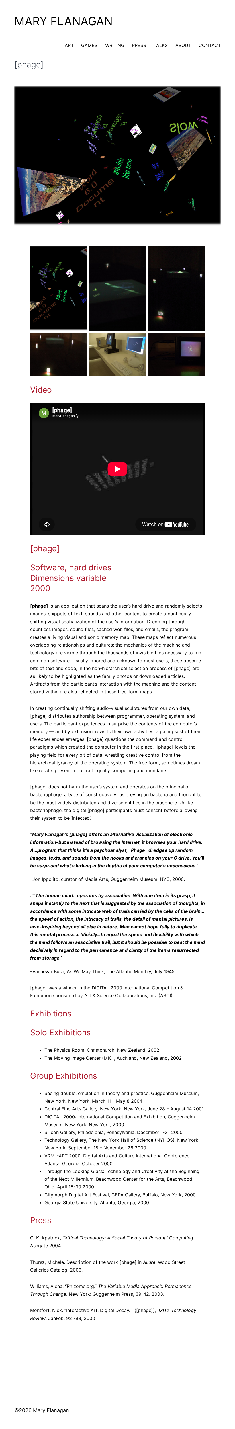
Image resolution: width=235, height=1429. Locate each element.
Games (89, 45)
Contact (210, 45)
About (183, 45)
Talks (161, 45)
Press (139, 45)
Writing (114, 45)
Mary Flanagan (63, 21)
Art (69, 45)
